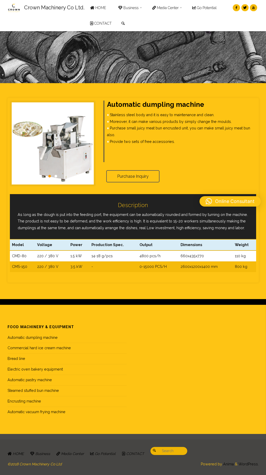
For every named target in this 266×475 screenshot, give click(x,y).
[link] (123, 24)
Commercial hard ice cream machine (39, 348)
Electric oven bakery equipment (35, 369)
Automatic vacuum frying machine (36, 412)
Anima (228, 464)
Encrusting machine (24, 401)
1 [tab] (49, 176)
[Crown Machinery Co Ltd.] (14, 8)
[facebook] (236, 7)
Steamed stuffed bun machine (33, 390)
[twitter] (244, 7)
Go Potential (105, 454)
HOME (18, 454)
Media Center (72, 454)
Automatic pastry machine (30, 380)
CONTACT (134, 454)
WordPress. (248, 464)
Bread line (16, 359)
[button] (230, 201)
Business (42, 454)
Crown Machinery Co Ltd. (54, 7)
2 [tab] (56, 176)
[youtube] (253, 7)
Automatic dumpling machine (33, 337)
